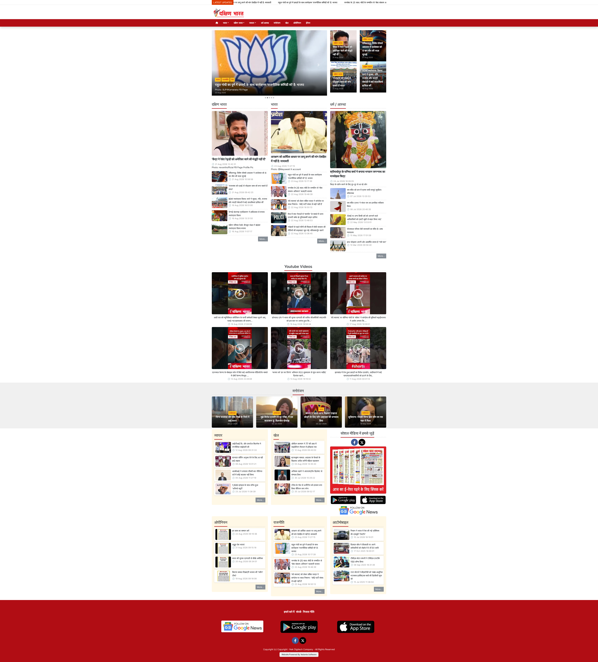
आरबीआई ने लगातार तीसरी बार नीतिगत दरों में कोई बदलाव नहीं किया (247, 473)
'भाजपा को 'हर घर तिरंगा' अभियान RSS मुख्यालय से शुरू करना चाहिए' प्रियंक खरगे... (299, 374)
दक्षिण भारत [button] (238, 22)
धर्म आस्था (265, 22)
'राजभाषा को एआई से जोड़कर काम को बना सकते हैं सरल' (248, 187)
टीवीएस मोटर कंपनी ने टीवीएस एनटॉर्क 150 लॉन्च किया (365, 560)
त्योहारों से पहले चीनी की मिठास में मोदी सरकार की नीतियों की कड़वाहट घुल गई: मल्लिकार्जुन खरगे (306, 228)
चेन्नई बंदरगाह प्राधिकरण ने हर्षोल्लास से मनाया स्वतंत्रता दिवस (247, 214)
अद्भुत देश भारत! (238, 544)
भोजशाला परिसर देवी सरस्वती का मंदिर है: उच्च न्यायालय (365, 231)
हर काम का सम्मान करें (240, 530)
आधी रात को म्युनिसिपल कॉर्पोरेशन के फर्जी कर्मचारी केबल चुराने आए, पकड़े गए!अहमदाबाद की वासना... (240, 319)
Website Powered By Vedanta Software (299, 654)
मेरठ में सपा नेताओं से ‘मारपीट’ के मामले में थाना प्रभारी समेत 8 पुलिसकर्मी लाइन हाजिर (305, 216)
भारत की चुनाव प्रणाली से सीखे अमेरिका (247, 558)
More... (262, 239)
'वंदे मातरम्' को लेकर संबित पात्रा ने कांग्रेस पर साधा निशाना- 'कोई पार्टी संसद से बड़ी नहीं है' (306, 202)
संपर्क (298, 611)
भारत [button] (225, 22)
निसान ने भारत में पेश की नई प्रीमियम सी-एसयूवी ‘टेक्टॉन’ (365, 532)
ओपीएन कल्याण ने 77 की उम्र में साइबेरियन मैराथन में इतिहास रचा (304, 445)
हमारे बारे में (289, 611)
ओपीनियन (297, 22)
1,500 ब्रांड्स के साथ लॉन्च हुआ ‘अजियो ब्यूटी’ (245, 487)
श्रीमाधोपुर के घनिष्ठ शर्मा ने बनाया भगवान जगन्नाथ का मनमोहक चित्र (357, 174)
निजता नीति (308, 611)
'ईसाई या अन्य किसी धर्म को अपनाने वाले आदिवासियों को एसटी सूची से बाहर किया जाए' (364, 217)
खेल (286, 22)
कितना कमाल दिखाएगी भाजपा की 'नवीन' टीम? (247, 574)
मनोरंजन (277, 22)
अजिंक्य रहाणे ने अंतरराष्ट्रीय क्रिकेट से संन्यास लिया (306, 473)
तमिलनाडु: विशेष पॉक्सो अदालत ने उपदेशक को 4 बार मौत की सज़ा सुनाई (247, 174)
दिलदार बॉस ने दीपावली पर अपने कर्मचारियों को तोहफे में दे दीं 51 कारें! (365, 546)
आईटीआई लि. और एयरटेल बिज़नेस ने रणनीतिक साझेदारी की (246, 445)
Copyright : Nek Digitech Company (295, 649)
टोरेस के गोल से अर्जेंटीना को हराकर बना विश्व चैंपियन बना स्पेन (306, 487)
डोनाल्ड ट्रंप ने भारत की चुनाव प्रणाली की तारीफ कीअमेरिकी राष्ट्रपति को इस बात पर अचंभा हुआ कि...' (299, 319)
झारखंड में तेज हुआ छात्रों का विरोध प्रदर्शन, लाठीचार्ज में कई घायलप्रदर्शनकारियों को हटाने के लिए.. (358, 374)
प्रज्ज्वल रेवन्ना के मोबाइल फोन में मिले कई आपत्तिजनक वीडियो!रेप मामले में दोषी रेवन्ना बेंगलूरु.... (240, 374)
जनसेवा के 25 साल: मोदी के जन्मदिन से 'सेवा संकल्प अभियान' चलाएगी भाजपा (324, 2)
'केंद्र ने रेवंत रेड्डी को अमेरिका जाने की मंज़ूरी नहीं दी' (239, 159)
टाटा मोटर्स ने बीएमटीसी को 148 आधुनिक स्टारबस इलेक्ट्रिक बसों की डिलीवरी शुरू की (367, 575)
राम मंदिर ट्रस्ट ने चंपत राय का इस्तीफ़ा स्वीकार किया (365, 204)
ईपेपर (308, 22)
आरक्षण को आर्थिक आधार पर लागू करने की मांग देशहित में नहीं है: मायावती (298, 159)
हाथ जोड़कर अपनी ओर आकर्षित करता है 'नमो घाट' (366, 242)
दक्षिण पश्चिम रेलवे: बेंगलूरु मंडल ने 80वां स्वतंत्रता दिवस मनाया (244, 227)
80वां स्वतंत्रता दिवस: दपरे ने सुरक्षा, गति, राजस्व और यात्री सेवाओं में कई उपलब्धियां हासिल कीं (248, 200)
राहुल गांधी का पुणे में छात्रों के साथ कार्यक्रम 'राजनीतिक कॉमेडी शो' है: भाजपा (258, 2)
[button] (220, 65)
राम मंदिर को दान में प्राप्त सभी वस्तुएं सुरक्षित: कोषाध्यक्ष (364, 191)
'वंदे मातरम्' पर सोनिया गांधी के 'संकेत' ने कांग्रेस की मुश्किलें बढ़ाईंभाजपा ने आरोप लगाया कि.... (358, 319)
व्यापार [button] (251, 22)
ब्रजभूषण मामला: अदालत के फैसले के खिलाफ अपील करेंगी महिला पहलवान (305, 459)
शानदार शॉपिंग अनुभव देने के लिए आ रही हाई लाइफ (247, 459)
